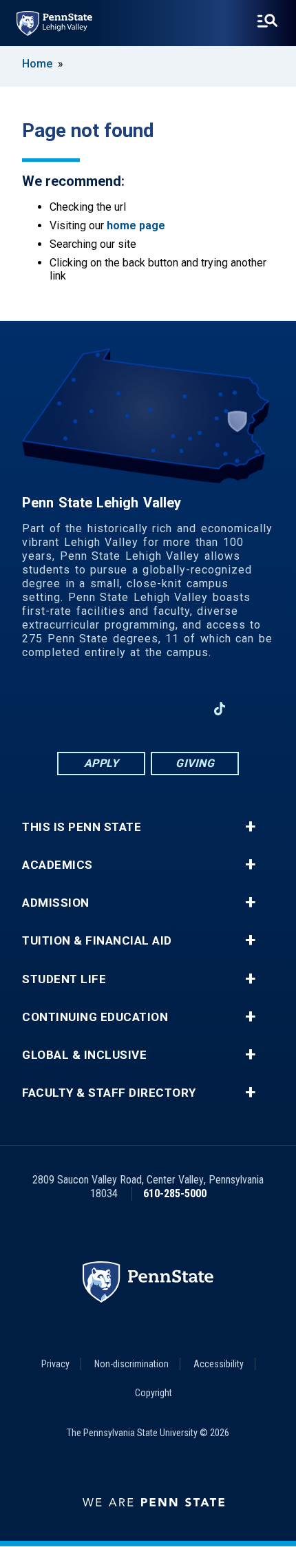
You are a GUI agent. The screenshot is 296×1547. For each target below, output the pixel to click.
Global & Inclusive (84, 1055)
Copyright (153, 1392)
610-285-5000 (175, 1193)
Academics (57, 865)
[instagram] (112, 708)
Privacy (55, 1363)
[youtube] (183, 708)
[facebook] (76, 708)
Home (37, 63)
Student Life (64, 979)
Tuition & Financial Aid (97, 940)
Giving (195, 763)
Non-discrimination (131, 1363)
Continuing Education (95, 1017)
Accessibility (218, 1363)
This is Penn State (81, 827)
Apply (101, 763)
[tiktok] (220, 708)
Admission (55, 902)
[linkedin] (148, 708)
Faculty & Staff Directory (109, 1092)
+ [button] (250, 827)
